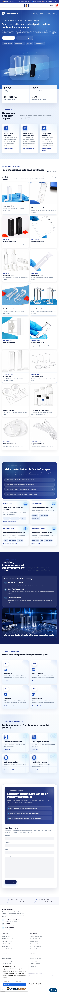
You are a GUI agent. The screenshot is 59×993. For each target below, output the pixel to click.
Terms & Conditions (35, 963)
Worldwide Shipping (7, 961)
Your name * (8, 835)
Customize (6, 981)
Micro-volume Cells (19, 43)
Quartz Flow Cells (6, 946)
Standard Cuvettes (7, 43)
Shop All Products (6, 963)
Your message (8, 856)
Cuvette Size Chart (35, 938)
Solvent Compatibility (35, 946)
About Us (4, 956)
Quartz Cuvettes (6, 936)
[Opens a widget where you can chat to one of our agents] (53, 990)
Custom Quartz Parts (7, 948)
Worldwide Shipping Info (51, 974)
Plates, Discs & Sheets (7, 943)
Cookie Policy (33, 966)
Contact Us (33, 956)
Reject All (18, 981)
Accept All (6, 984)
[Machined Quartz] (26, 6)
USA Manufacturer (6, 958)
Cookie (43, 974)
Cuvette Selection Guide (36, 936)
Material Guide (34, 941)
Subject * (7, 849)
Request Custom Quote (25, 38)
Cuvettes (35, 13)
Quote (54, 13)
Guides (48, 13)
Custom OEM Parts (39, 43)
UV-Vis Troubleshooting (36, 958)
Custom (42, 13)
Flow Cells (29, 43)
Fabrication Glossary (35, 948)
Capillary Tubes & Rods (7, 938)
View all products (52, 171)
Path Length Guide (35, 943)
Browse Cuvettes (8, 38)
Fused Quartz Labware (7, 941)
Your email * (7, 842)
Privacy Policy (33, 961)
